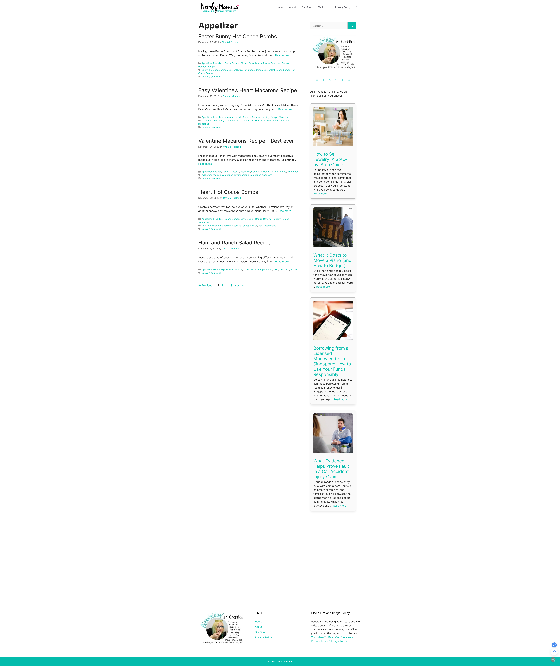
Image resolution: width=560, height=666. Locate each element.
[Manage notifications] (553, 659)
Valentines (284, 117)
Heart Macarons (263, 120)
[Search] (352, 25)
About (292, 7)
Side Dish (284, 269)
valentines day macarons (235, 175)
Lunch (246, 269)
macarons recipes (211, 175)
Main (253, 269)
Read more (282, 55)
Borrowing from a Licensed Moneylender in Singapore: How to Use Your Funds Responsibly (332, 361)
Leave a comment (211, 76)
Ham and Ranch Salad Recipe (234, 242)
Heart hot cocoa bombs (244, 225)
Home (280, 7)
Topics (322, 7)
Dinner (243, 63)
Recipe (211, 66)
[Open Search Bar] (358, 7)
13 (231, 285)
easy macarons (210, 120)
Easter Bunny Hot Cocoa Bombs (237, 36)
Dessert (246, 117)
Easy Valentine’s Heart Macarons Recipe (247, 90)
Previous (205, 285)
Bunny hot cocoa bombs (215, 70)
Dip (223, 269)
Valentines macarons (261, 175)
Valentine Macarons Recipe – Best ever (246, 141)
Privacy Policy (343, 7)
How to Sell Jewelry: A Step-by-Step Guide (330, 159)
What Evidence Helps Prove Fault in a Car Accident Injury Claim (331, 468)
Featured (276, 63)
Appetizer (207, 63)
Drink (251, 63)
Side (275, 269)
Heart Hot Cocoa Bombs (228, 192)
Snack (293, 269)
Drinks (258, 63)
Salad (269, 269)
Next (239, 285)
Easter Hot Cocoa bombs (277, 70)
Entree (229, 269)
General (286, 63)
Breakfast (218, 63)
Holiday (202, 66)
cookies (229, 117)
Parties (274, 171)
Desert (237, 117)
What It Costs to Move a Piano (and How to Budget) (332, 260)
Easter (266, 63)
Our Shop (307, 7)
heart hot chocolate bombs (216, 225)
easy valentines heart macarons (236, 120)
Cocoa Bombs (232, 63)
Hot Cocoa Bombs (268, 225)
